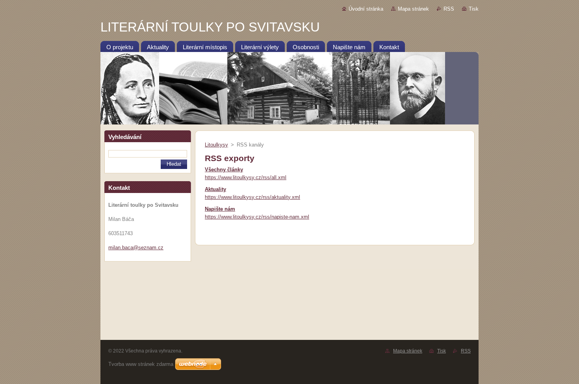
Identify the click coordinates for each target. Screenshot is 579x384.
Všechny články (224, 170)
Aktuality (215, 189)
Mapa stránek (413, 9)
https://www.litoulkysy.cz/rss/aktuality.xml (252, 197)
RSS (449, 9)
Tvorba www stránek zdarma (140, 364)
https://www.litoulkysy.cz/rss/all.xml (245, 177)
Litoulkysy (216, 145)
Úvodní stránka (366, 9)
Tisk (474, 9)
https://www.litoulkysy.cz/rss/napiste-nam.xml (257, 217)
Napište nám (220, 209)
